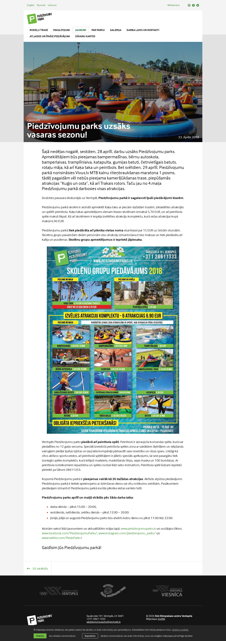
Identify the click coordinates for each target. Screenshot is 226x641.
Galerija (115, 30)
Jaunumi (80, 30)
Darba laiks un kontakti (143, 30)
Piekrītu (40, 635)
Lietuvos (52, 5)
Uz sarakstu (40, 568)
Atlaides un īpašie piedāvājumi (50, 36)
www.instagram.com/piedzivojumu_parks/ (127, 533)
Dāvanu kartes (85, 36)
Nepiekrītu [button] (90, 635)
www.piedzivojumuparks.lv (138, 528)
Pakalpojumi (61, 30)
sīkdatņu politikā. (180, 629)
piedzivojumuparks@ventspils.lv (104, 621)
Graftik (161, 618)
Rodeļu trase (39, 30)
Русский (41, 5)
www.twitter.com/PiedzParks (61, 538)
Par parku (98, 30)
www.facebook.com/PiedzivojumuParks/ (69, 533)
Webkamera (173, 5)
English (30, 5)
